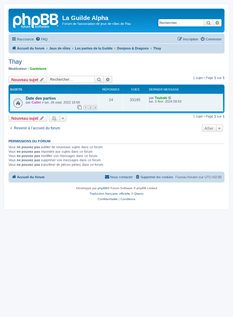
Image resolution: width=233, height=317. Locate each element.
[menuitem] (41, 39)
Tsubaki (161, 98)
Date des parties (41, 98)
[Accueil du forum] (36, 19)
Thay (15, 61)
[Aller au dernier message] (170, 98)
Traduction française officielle (109, 193)
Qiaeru (139, 193)
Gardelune (38, 68)
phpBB (102, 188)
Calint (36, 102)
